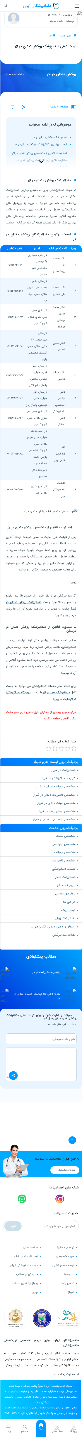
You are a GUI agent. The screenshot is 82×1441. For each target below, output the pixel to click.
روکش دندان (65, 36)
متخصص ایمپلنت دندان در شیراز (55, 786)
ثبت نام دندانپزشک (26, 1256)
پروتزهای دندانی (65, 893)
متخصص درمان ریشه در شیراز (56, 811)
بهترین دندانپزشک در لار (46, 972)
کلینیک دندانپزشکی (63, 868)
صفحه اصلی (30, 1247)
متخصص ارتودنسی (63, 844)
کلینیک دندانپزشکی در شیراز (58, 778)
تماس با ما (68, 1283)
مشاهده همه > (15, 74)
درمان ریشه (68, 910)
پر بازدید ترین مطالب (25, 1283)
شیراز (71, 1292)
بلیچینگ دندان (66, 885)
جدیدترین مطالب (27, 1274)
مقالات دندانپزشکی (63, 934)
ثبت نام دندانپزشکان (66, 1170)
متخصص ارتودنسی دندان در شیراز (54, 819)
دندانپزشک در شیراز (63, 770)
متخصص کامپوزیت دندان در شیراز (54, 794)
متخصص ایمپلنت (64, 852)
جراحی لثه (69, 901)
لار (50, 36)
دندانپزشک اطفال (65, 877)
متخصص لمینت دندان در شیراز (56, 803)
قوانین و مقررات (64, 1247)
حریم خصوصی (65, 1256)
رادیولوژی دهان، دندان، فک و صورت (53, 926)
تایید (13, 1226)
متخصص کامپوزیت (63, 860)
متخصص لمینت (65, 835)
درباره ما (69, 1274)
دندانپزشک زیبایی (64, 918)
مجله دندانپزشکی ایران (24, 1265)
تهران (35, 1292)
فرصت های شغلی (63, 1265)
